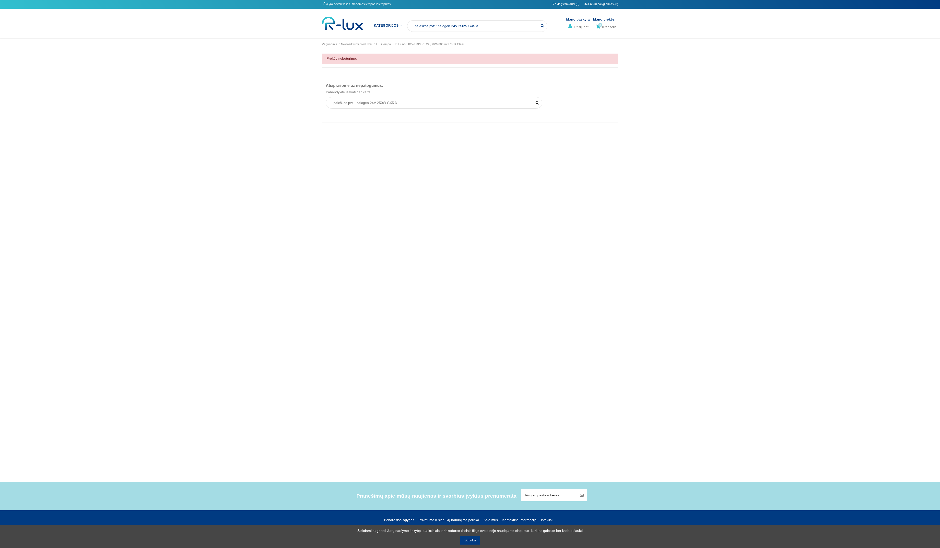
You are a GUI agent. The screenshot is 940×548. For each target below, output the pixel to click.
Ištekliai (546, 520)
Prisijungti (581, 27)
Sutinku (470, 540)
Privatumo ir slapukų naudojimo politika (449, 520)
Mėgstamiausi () (568, 4)
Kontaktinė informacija (519, 520)
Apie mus (490, 520)
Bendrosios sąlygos (399, 520)
